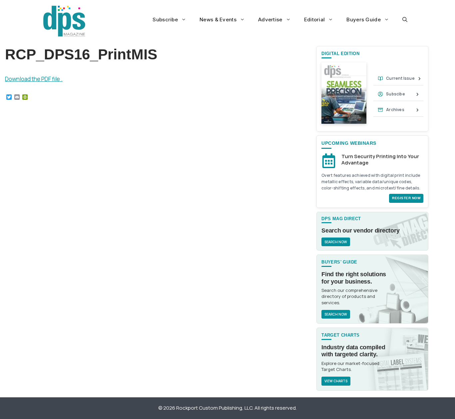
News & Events (218, 19)
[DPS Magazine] (64, 21)
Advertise (270, 19)
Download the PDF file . (34, 79)
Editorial (314, 19)
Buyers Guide (363, 19)
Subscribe (165, 19)
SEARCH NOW (335, 242)
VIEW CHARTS (335, 381)
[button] (405, 19)
